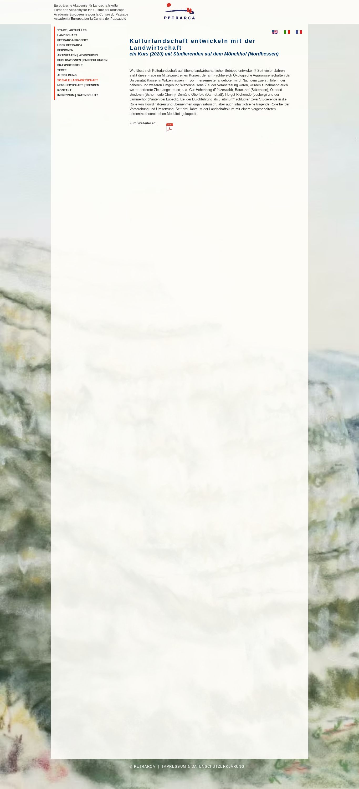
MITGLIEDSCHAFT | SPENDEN (78, 85)
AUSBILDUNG (67, 75)
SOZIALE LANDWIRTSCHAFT (77, 80)
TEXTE (61, 70)
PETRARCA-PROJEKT (72, 40)
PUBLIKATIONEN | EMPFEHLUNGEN (82, 60)
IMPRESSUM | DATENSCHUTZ (77, 95)
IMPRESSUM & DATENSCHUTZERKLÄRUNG (203, 766)
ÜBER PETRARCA (69, 45)
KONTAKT (64, 90)
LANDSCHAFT (67, 35)
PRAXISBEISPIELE (70, 65)
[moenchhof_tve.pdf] (169, 128)
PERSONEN (65, 50)
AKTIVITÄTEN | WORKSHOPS (77, 55)
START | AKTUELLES (71, 30)
